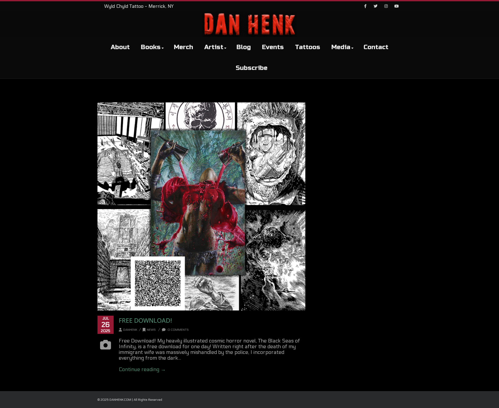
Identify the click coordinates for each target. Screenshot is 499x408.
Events (273, 47)
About (120, 47)
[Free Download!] (201, 206)
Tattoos (307, 47)
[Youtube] (396, 6)
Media (340, 47)
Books (151, 47)
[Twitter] (375, 6)
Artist (213, 47)
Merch (183, 47)
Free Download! (145, 320)
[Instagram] (386, 6)
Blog (244, 47)
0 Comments (178, 330)
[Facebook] (365, 6)
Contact (376, 47)
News (151, 330)
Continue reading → (142, 369)
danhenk (130, 330)
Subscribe (251, 68)
